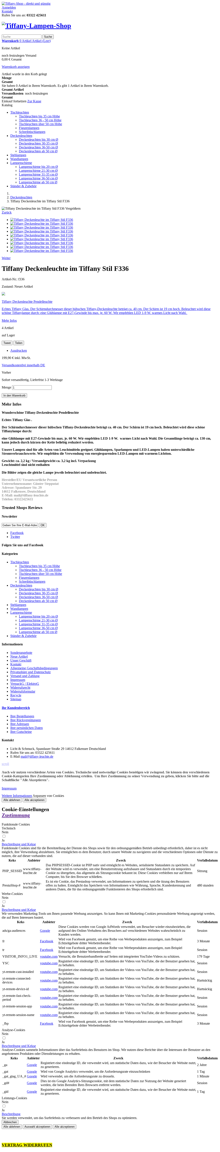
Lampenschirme (21, 163)
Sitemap (15, 699)
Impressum (17, 680)
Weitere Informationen (17, 796)
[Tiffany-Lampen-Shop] (36, 26)
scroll (5, 764)
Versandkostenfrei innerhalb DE (23, 365)
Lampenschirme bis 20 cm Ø (38, 167)
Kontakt (7, 11)
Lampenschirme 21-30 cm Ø (38, 170)
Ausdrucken (18, 350)
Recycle (15, 695)
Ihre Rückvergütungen (25, 720)
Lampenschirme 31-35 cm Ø (38, 174)
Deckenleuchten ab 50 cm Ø (38, 151)
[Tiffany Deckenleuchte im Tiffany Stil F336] (41, 220)
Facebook (46, 941)
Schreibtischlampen (32, 132)
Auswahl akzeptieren (37, 1126)
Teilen (18, 343)
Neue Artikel (19, 656)
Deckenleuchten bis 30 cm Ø (38, 139)
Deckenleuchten (21, 135)
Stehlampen (18, 155)
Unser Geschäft (20, 660)
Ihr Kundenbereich (16, 708)
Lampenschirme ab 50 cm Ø (38, 182)
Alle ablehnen (11, 800)
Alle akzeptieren (34, 800)
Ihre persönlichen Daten (26, 728)
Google (45, 930)
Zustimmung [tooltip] (16, 815)
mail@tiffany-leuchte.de (37, 756)
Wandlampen (19, 159)
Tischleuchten (19, 112)
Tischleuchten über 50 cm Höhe (40, 124)
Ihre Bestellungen (22, 716)
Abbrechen (10, 1122)
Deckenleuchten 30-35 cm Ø (38, 143)
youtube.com (49, 956)
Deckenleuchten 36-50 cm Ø (38, 147)
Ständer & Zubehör (23, 186)
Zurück (7, 212)
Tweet (7, 343)
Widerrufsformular (22, 691)
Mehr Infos (9, 320)
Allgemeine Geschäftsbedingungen (34, 668)
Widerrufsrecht (20, 687)
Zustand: (8, 286)
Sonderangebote (21, 652)
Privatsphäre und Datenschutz (30, 672)
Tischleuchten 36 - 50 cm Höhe (40, 120)
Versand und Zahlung (25, 676)
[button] (19, 844)
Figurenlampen (29, 128)
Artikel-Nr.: (10, 279)
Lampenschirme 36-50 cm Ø (38, 178)
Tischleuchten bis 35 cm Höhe (39, 116)
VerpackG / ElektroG (24, 683)
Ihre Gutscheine (21, 732)
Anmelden (9, 7)
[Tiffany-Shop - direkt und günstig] (26, 3)
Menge (6, 387)
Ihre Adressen (19, 724)
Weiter (6, 258)
